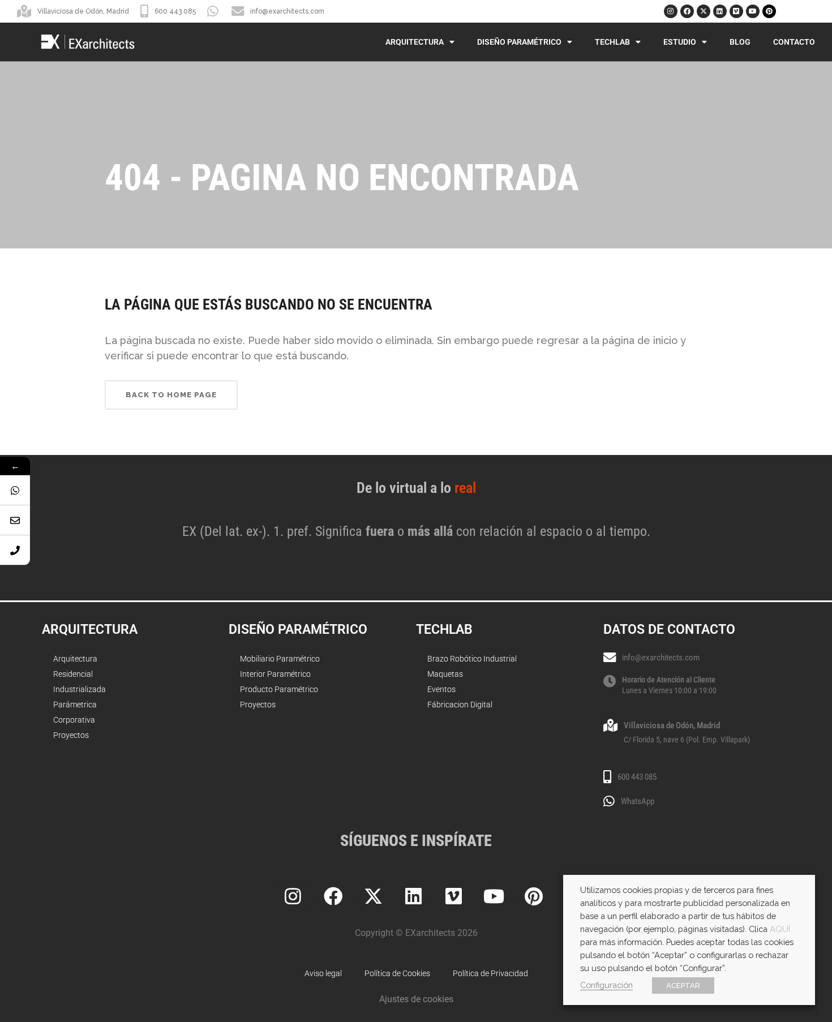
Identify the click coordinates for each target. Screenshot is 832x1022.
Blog (740, 41)
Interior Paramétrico (275, 674)
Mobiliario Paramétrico (280, 658)
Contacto (794, 41)
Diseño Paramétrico (519, 41)
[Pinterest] (769, 11)
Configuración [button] (606, 985)
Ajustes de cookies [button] (416, 999)
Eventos (441, 689)
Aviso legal (323, 973)
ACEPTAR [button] (683, 985)
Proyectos (71, 735)
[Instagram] (670, 11)
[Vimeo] (736, 11)
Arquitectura (414, 41)
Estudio (679, 41)
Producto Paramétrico (279, 689)
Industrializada (79, 689)
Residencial (73, 674)
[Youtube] (753, 11)
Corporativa (74, 719)
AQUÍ (780, 929)
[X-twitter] (703, 11)
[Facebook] (687, 11)
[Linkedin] (720, 11)
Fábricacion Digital (459, 704)
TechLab (612, 41)
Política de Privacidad (490, 973)
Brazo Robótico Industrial (472, 658)
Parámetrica (75, 704)
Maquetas (445, 674)
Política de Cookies (397, 973)
